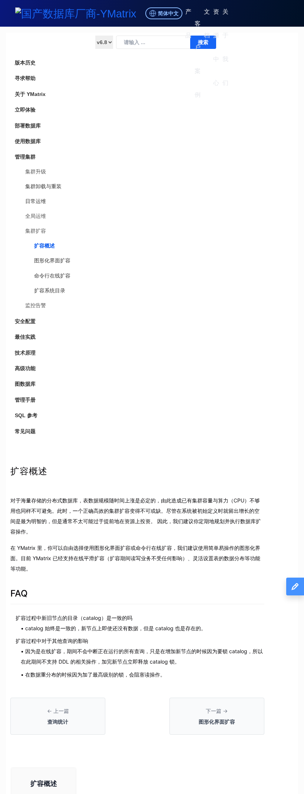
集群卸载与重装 (43, 186)
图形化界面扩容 (52, 260)
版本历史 (25, 63)
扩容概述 (44, 246)
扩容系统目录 (49, 290)
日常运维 (35, 201)
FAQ (18, 593)
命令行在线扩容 (52, 276)
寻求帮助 (25, 78)
